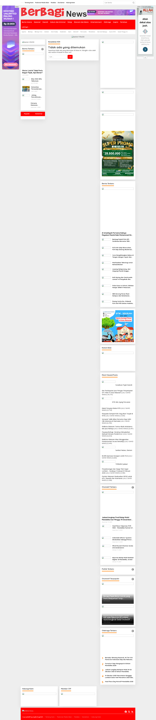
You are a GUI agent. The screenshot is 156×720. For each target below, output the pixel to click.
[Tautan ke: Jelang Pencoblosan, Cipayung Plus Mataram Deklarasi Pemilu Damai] (26, 96)
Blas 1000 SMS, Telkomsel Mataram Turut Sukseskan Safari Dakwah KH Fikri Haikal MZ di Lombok (36, 80)
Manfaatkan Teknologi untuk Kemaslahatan (122, 263)
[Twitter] (129, 711)
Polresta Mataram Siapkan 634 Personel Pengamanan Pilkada (35, 104)
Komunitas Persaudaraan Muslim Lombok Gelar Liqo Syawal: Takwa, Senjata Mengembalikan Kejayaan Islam (36, 88)
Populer (27, 114)
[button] (133, 2)
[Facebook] (125, 711)
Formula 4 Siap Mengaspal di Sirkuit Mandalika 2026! (117, 664)
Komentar (38, 114)
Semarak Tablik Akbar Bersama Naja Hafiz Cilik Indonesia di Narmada (116, 420)
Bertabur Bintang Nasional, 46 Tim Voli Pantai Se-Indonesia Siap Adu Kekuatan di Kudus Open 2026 (119, 658)
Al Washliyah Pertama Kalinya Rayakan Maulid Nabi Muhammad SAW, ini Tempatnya (118, 234)
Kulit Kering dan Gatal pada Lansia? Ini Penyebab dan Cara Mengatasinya (122, 278)
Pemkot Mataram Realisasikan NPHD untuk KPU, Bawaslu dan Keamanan (117, 477)
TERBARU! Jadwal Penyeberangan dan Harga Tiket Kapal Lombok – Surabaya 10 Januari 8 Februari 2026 (116, 468)
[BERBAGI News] (54, 12)
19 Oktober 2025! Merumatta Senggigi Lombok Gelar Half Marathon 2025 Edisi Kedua (119, 676)
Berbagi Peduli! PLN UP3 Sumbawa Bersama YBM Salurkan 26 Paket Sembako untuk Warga (122, 240)
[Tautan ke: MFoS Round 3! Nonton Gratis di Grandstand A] (106, 550)
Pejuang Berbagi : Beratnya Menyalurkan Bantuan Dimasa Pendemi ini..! (116, 433)
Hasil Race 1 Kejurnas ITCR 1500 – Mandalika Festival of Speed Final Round (122, 527)
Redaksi (76, 717)
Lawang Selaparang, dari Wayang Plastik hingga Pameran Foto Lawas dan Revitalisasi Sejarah (121, 270)
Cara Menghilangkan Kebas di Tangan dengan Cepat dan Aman (123, 256)
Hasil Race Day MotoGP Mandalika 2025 (119, 681)
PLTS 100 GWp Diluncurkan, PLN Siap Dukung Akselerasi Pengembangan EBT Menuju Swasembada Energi (122, 248)
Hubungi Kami (96, 717)
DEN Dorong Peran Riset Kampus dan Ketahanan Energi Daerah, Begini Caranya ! (120, 295)
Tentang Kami (50, 717)
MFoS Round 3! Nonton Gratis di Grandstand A (122, 547)
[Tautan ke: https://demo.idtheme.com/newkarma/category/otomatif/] (132, 487)
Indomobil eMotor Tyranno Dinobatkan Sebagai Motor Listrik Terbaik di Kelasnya (122, 539)
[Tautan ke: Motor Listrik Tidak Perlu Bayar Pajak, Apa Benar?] (32, 60)
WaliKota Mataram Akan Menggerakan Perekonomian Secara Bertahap (115, 440)
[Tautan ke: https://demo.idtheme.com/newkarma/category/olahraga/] (132, 631)
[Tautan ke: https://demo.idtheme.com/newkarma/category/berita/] (42, 49)
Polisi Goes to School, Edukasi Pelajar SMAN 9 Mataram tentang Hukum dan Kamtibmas (123, 286)
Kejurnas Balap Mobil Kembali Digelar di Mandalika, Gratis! (123, 558)
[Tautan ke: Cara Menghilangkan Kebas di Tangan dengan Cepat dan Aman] (106, 257)
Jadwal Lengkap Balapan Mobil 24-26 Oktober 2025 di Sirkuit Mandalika (118, 670)
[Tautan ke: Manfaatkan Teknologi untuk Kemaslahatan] (106, 264)
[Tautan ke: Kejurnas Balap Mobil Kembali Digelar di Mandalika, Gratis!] (106, 560)
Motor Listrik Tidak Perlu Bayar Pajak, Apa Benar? (32, 71)
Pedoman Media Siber (64, 717)
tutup (17, 7)
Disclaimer (85, 717)
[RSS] (132, 711)
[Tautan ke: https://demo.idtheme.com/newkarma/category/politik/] (132, 569)
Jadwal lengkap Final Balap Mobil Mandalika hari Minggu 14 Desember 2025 (116, 518)
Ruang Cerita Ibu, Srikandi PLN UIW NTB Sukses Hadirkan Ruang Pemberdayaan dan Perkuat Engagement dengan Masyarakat (123, 302)
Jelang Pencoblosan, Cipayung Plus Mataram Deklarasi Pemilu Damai (37, 96)
